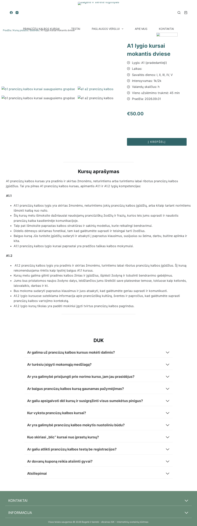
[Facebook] (11, 12)
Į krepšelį (157, 141)
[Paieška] (179, 12)
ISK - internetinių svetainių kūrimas (130, 521)
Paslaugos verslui (106, 28)
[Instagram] (17, 12)
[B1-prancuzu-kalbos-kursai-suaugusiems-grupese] (38, 88)
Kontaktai (166, 28)
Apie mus (141, 28)
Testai (75, 28)
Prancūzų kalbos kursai (41, 28)
